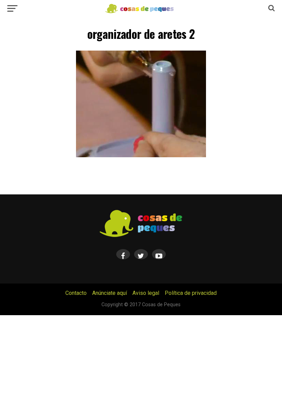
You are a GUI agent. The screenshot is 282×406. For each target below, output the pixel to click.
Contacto (76, 293)
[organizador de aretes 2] (141, 155)
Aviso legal (145, 293)
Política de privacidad (191, 293)
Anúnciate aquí (109, 293)
